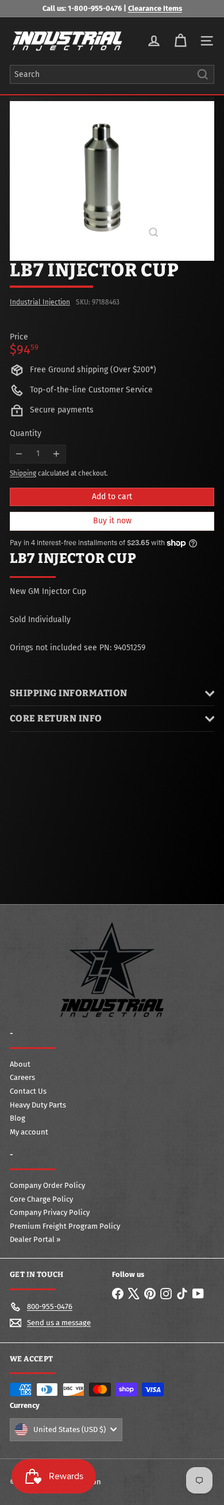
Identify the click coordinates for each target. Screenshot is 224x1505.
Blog (17, 1118)
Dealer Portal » (35, 1239)
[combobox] (112, 74)
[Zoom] (153, 232)
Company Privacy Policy (50, 1212)
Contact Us (28, 1091)
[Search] (202, 74)
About (20, 1064)
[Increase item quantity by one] (56, 454)
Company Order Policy (47, 1185)
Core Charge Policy (41, 1199)
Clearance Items (155, 8)
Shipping (23, 473)
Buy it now (112, 521)
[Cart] (180, 40)
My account (29, 1132)
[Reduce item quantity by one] (19, 454)
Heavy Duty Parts (38, 1105)
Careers (22, 1077)
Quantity (25, 433)
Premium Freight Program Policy (65, 1226)
